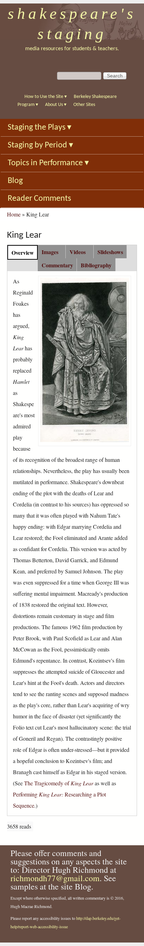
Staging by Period (40, 145)
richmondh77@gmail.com (55, 878)
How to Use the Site (45, 96)
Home (14, 214)
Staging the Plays (39, 127)
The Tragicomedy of (58, 783)
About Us (55, 104)
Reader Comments (39, 198)
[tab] (22, 252)
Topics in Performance (48, 163)
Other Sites (84, 104)
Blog (15, 181)
